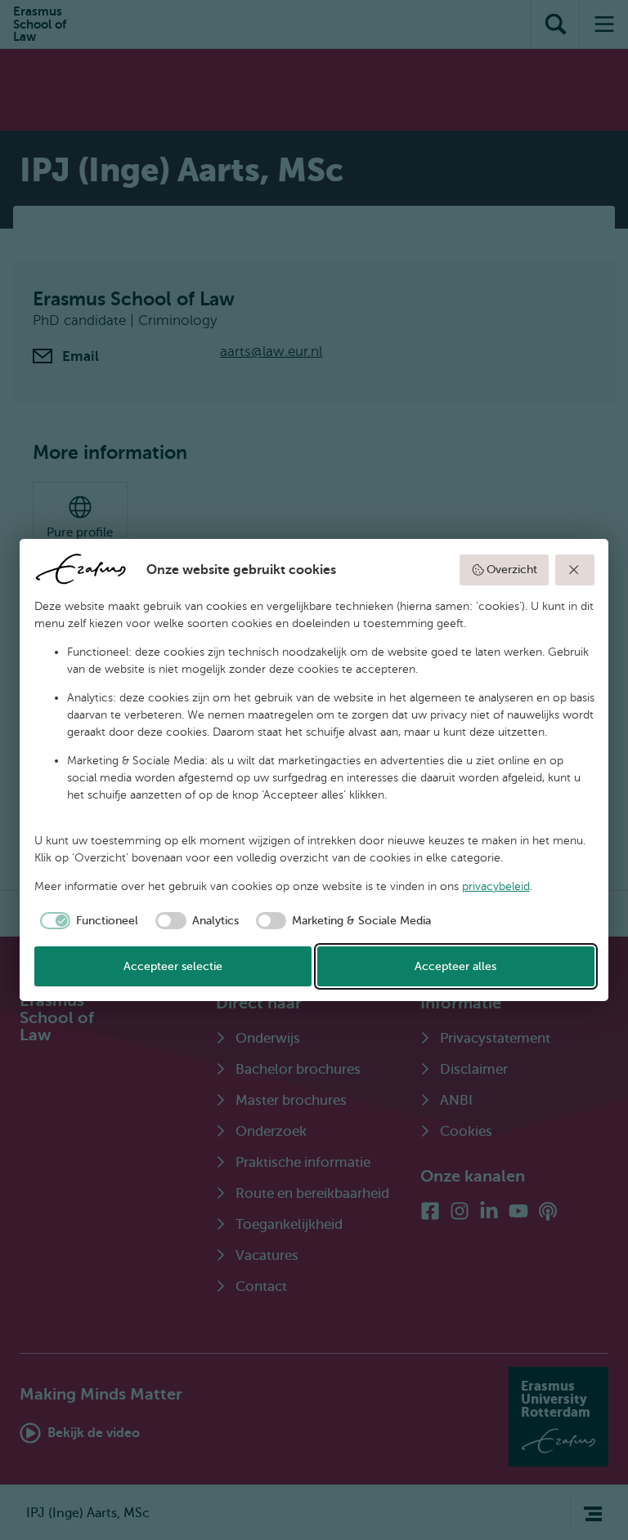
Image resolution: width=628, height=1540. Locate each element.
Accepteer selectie (172, 966)
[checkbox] (86, 921)
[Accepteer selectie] (574, 569)
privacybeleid (496, 886)
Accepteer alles (455, 966)
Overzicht (512, 569)
